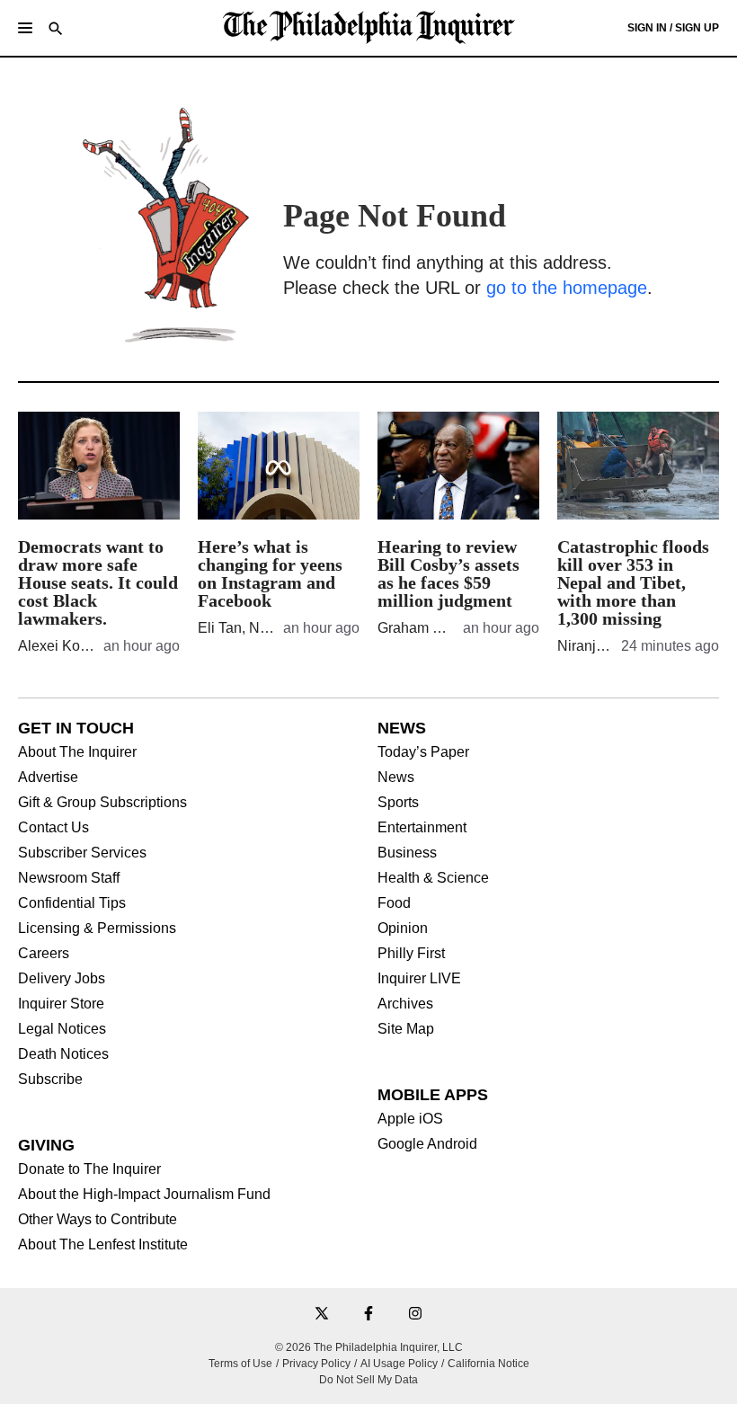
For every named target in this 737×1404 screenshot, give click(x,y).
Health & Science (433, 878)
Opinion (402, 928)
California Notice (488, 1363)
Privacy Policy (316, 1363)
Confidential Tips (72, 903)
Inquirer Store (61, 1004)
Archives (405, 1004)
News (395, 777)
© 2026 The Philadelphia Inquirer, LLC (369, 1347)
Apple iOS (410, 1119)
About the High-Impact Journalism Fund (144, 1194)
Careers (43, 953)
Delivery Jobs (61, 979)
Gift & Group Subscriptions (102, 802)
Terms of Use (240, 1363)
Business (407, 853)
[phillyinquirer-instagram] (415, 1314)
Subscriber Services (82, 853)
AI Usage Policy (399, 1363)
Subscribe (50, 1079)
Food (394, 903)
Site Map (405, 1029)
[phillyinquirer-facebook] (368, 1314)
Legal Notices (62, 1029)
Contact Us (53, 828)
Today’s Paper (423, 752)
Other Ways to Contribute (97, 1220)
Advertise (48, 777)
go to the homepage (566, 288)
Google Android (427, 1144)
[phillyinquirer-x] (322, 1314)
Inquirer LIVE (419, 979)
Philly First (411, 953)
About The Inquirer (77, 752)
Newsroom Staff (69, 878)
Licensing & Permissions (97, 928)
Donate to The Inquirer (89, 1169)
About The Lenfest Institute (103, 1245)
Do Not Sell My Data (368, 1379)
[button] (25, 27)
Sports (398, 802)
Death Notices (63, 1054)
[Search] (56, 30)
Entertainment (421, 828)
